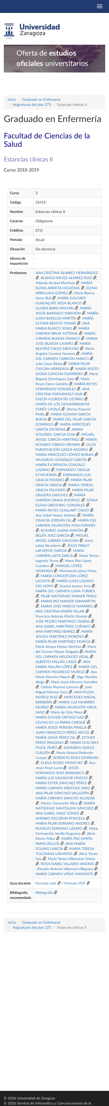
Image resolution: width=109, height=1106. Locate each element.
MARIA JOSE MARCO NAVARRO (67, 606)
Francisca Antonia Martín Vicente (61, 616)
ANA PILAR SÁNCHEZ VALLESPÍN (62, 793)
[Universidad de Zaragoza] (32, 31)
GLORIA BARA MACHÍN (54, 308)
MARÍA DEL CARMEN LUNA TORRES (65, 591)
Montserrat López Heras (78, 571)
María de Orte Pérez (66, 712)
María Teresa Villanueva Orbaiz (71, 859)
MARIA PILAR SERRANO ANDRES (62, 823)
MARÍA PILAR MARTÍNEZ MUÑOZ (62, 642)
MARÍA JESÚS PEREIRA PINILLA (60, 727)
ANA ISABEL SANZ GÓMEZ (57, 813)
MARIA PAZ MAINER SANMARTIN (68, 601)
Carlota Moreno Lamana (60, 687)
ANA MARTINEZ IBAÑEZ (55, 631)
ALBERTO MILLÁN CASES (56, 662)
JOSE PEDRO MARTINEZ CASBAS (62, 621)
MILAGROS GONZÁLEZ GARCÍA (60, 460)
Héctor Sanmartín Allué (59, 803)
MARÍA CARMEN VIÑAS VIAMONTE (64, 874)
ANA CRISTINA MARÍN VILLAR (59, 611)
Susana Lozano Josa (75, 586)
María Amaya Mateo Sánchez (58, 647)
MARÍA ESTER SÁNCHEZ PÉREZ (61, 783)
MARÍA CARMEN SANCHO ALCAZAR (65, 798)
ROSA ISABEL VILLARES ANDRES (67, 864)
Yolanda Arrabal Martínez (55, 283)
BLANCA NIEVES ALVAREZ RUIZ (66, 278)
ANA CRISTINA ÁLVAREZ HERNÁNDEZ (66, 273)
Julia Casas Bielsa (48, 364)
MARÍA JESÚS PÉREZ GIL (55, 738)
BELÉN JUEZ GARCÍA (52, 535)
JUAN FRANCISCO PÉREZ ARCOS (62, 732)
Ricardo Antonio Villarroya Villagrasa (65, 869)
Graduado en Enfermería (41, 100)
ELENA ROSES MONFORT (62, 763)
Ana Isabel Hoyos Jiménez (55, 515)
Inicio (12, 100)
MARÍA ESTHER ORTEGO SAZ (59, 717)
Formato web (45, 883)
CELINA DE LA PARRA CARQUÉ (60, 722)
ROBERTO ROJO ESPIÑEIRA (75, 758)
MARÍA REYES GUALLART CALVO (62, 510)
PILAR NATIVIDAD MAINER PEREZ (69, 596)
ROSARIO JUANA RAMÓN (62, 530)
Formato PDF (74, 883)
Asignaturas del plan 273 (32, 105)
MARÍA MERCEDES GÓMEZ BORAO (64, 455)
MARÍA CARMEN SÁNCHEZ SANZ (62, 788)
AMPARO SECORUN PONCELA (60, 818)
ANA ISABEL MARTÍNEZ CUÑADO (62, 626)
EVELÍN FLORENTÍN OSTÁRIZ (59, 399)
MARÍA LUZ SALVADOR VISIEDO (61, 778)
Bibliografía (44, 893)
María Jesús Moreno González (74, 682)
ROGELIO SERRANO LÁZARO (59, 828)
